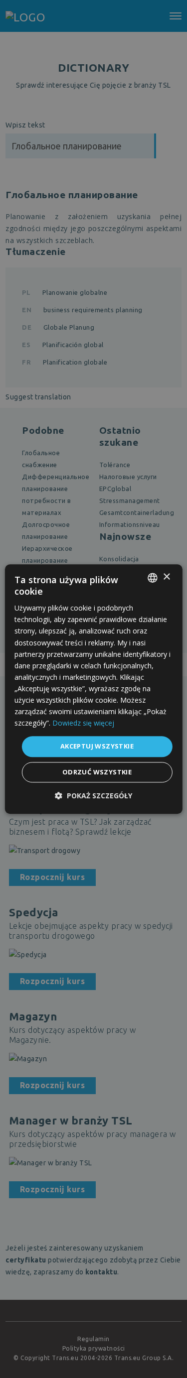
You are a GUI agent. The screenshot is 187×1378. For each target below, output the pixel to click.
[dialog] (93, 689)
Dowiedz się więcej (83, 723)
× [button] (166, 577)
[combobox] (153, 578)
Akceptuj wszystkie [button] (97, 746)
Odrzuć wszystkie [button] (97, 771)
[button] (93, 795)
